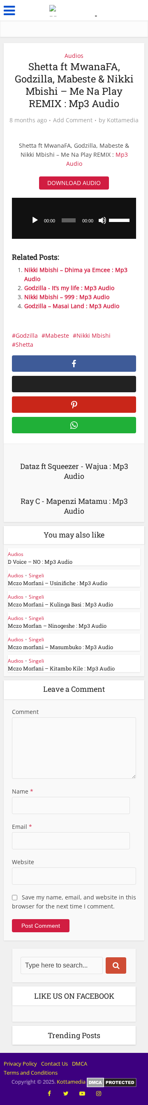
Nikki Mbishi (93, 335)
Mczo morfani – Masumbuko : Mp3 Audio (60, 647)
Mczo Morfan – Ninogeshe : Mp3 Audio (57, 625)
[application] (74, 218)
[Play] (35, 220)
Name (22, 791)
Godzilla (27, 335)
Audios (74, 55)
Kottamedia (123, 120)
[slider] (120, 219)
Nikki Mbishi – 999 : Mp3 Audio (66, 297)
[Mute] (102, 220)
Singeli (36, 575)
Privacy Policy (20, 1063)
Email (22, 826)
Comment (25, 712)
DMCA (79, 1063)
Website (23, 862)
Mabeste (57, 335)
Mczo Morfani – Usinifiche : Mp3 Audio (57, 583)
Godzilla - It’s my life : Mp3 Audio (69, 288)
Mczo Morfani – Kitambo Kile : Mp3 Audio (61, 668)
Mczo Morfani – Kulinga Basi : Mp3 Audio (60, 604)
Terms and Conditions (31, 1072)
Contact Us (54, 1063)
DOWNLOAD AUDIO (74, 183)
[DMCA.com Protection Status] (111, 1081)
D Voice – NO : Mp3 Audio (40, 561)
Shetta (24, 344)
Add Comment (72, 120)
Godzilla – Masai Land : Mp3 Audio (71, 306)
